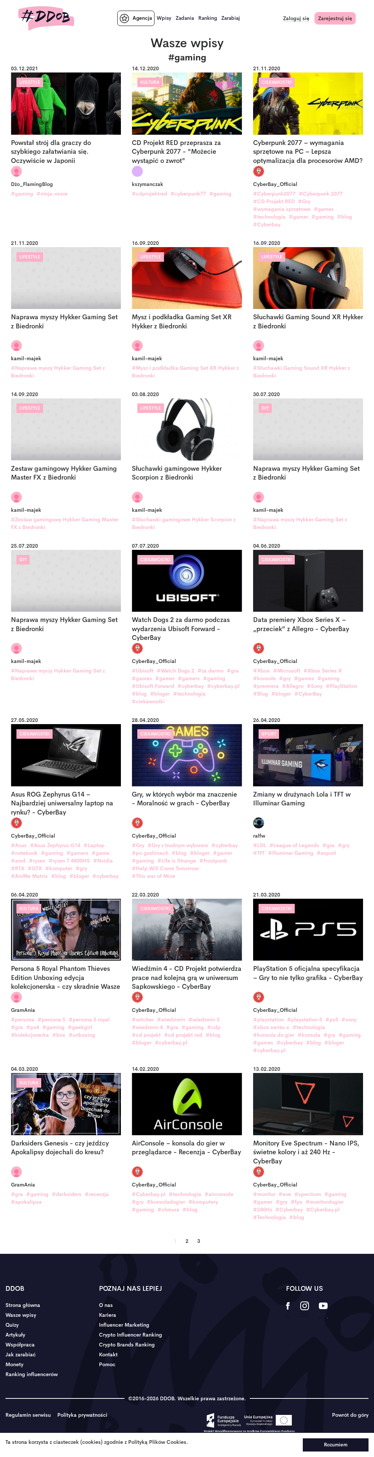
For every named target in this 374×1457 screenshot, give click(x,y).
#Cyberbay (266, 224)
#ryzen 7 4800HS (69, 860)
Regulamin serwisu (28, 1415)
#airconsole (219, 1194)
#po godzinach (150, 853)
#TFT (259, 853)
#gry (285, 678)
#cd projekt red (183, 1035)
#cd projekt (146, 1035)
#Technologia (269, 1217)
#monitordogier (325, 1202)
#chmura (168, 1209)
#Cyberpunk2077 (274, 193)
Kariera (107, 1315)
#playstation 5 (304, 1019)
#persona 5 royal (89, 1019)
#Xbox (261, 670)
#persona (22, 1019)
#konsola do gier (273, 1035)
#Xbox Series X (323, 670)
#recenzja (97, 1194)
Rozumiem (335, 1445)
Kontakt (108, 1354)
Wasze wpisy (20, 1315)
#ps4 (32, 1027)
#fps (296, 1202)
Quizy (12, 1325)
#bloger (160, 693)
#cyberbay (191, 686)
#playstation (268, 1019)
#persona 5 (51, 1019)
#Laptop (94, 845)
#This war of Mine (153, 876)
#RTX (17, 868)
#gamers (189, 678)
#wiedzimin (171, 1019)
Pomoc (107, 1364)
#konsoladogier (166, 1202)
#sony (348, 1019)
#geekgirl (80, 1027)
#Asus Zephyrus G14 (55, 845)
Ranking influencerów (31, 1374)
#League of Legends (294, 845)
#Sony (315, 686)
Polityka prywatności (82, 1415)
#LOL (259, 845)
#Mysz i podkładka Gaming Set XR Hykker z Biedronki (185, 372)
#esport (326, 853)
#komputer (58, 868)
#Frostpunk (213, 860)
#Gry (304, 201)
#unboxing (82, 1035)
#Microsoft (286, 670)
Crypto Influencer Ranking (130, 1334)
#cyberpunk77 (188, 193)
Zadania (185, 18)
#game (100, 853)
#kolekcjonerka (30, 1035)
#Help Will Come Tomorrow (165, 868)
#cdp (214, 1027)
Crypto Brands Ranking (127, 1344)
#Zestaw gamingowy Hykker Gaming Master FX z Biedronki (65, 523)
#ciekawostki (148, 701)
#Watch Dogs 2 (175, 670)
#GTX (35, 868)
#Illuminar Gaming (290, 853)
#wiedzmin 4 (147, 1027)
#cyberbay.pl (223, 686)
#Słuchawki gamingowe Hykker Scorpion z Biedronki (184, 523)
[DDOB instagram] (304, 1310)
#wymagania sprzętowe (281, 209)
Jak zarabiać (20, 1354)
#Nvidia (103, 860)
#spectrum (307, 1194)
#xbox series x (271, 1027)
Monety (14, 1364)
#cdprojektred (149, 193)
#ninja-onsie (52, 193)
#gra (233, 670)
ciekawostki (277, 82)
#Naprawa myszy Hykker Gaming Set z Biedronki (58, 372)
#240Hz (262, 1209)
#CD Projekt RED (274, 201)
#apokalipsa (26, 1202)
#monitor (264, 1194)
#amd (18, 860)
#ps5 (331, 1019)
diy (265, 408)
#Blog (260, 693)
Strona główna (22, 1305)
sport (269, 734)
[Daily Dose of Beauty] (46, 18)
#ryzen (37, 860)
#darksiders (66, 1194)
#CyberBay (308, 693)
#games (324, 209)
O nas (106, 1305)
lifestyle (29, 82)
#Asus (19, 845)
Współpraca (20, 1344)
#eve (285, 1194)
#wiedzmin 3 (204, 1019)
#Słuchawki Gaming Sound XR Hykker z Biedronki (301, 372)
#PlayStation (341, 686)
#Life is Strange (176, 860)
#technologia (269, 216)
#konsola (309, 1035)
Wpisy (164, 18)
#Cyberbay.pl (148, 1194)
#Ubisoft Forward (153, 686)
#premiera (266, 686)
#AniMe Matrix (29, 876)
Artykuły (15, 1334)
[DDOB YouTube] (323, 1310)
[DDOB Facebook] (288, 1310)
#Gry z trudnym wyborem (178, 845)
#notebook (24, 853)
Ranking (207, 18)
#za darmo (211, 670)
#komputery (203, 1202)
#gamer (298, 216)
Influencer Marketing (124, 1325)
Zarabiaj (230, 18)
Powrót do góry (350, 1415)
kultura (149, 82)
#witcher (143, 1019)
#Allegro (293, 686)
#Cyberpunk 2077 (321, 193)
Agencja (142, 18)
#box (58, 1035)
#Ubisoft (142, 670)
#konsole (264, 678)
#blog (344, 216)
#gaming (22, 193)
